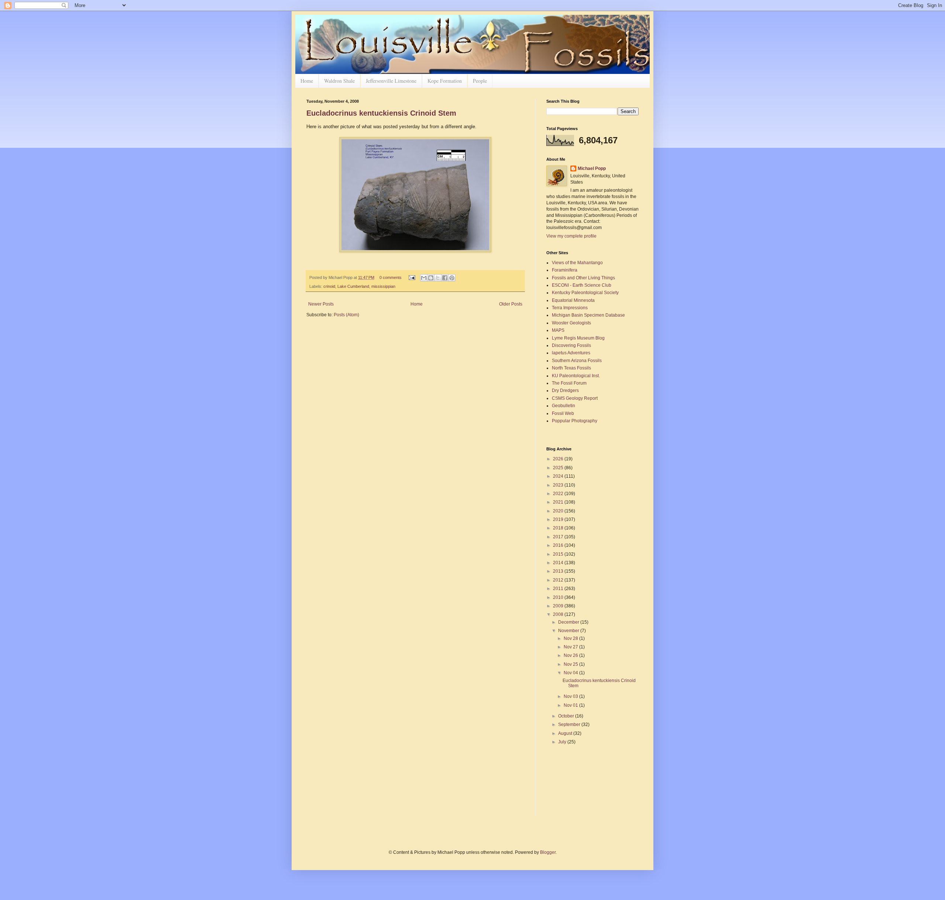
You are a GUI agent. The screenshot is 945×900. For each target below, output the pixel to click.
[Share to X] (437, 278)
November (569, 630)
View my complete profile (571, 236)
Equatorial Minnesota (573, 300)
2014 (558, 562)
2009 (558, 605)
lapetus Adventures (571, 352)
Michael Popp (592, 168)
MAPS (558, 330)
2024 (558, 476)
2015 (558, 554)
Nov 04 (571, 672)
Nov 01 (571, 705)
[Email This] (423, 278)
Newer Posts (321, 304)
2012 (558, 580)
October (566, 716)
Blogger (548, 852)
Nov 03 (571, 696)
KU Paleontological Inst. (576, 375)
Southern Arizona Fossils (577, 360)
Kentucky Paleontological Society (585, 292)
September (569, 724)
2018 (558, 528)
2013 (558, 571)
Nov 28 (571, 638)
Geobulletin (563, 405)
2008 (558, 614)
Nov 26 (571, 655)
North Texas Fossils (571, 368)
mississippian (383, 286)
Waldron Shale (339, 80)
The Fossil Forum (569, 383)
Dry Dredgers (565, 390)
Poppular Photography (574, 420)
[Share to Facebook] (445, 278)
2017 (558, 536)
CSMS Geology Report (575, 398)
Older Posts (510, 304)
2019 (558, 519)
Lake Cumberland (353, 286)
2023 (558, 485)
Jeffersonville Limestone (391, 80)
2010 (558, 597)
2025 (558, 467)
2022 (558, 493)
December (569, 622)
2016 (558, 545)
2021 (558, 502)
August (565, 733)
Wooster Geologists (571, 322)
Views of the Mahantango (577, 262)
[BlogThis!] (430, 278)
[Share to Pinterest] (452, 278)
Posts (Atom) (346, 314)
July (562, 741)
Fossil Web (563, 413)
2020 (558, 511)
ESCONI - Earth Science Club (581, 285)
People (480, 80)
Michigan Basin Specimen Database (588, 315)
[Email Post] (411, 277)
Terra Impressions (570, 307)
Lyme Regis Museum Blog (578, 338)
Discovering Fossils (571, 345)
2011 (558, 588)
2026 (558, 458)
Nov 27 (571, 647)
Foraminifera (564, 270)
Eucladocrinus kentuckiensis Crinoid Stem (381, 113)
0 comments (390, 277)
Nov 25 (571, 664)
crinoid (329, 286)
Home (306, 80)
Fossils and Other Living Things (583, 277)
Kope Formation (444, 80)
